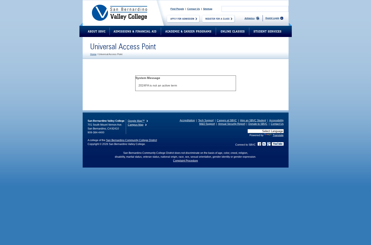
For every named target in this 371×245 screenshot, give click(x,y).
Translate (278, 135)
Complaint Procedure (185, 160)
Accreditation (187, 120)
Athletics (250, 18)
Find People (177, 9)
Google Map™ (136, 120)
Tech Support (206, 120)
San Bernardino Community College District (131, 140)
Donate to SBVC (258, 123)
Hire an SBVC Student (253, 120)
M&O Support (207, 123)
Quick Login (272, 18)
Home (93, 54)
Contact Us (193, 9)
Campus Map (135, 124)
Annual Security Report (231, 123)
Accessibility (276, 120)
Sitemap (207, 9)
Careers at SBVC (227, 120)
